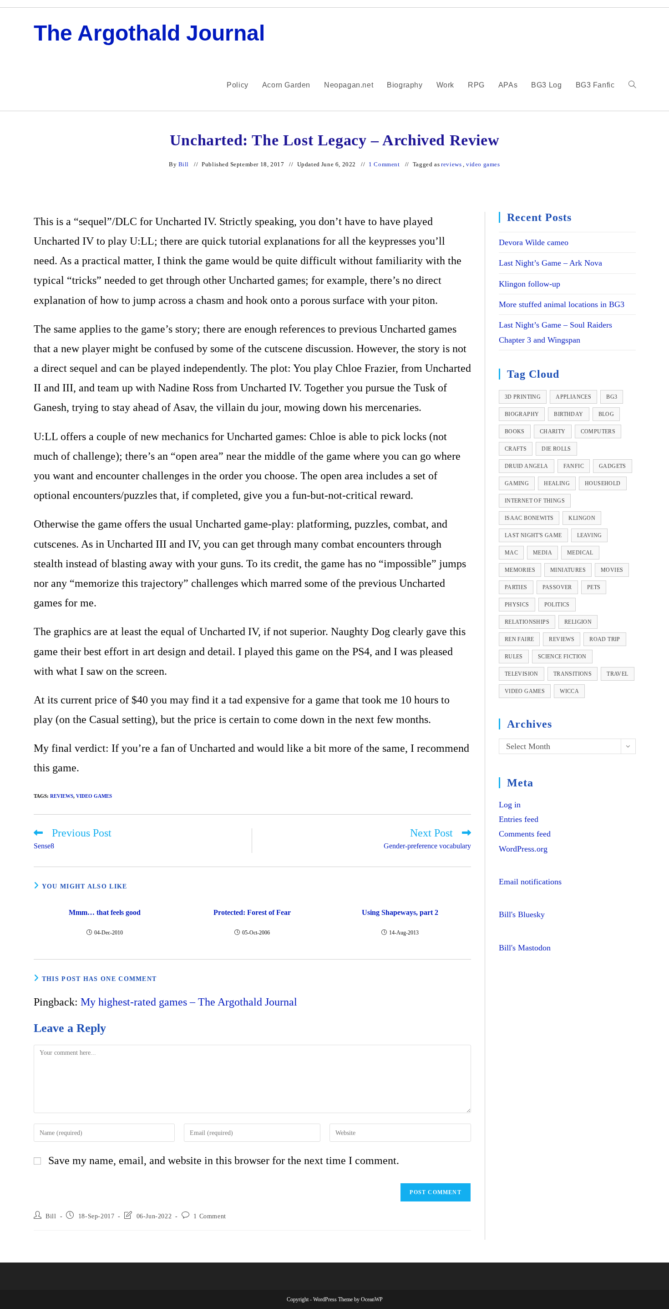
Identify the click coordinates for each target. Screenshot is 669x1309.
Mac (511, 552)
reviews (451, 164)
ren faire (519, 639)
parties (516, 587)
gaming (517, 483)
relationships (527, 622)
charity (553, 431)
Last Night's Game (533, 535)
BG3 (611, 397)
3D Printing (523, 397)
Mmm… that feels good (105, 912)
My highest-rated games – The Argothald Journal (189, 1002)
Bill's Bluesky (522, 914)
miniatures (568, 570)
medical (580, 552)
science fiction (562, 656)
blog (606, 414)
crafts (516, 449)
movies (612, 570)
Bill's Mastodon (525, 947)
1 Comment (384, 164)
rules (514, 656)
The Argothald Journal (149, 33)
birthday (568, 414)
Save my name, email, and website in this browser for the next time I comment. (223, 1160)
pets (594, 587)
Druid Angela (526, 466)
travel (617, 674)
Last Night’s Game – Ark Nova (550, 262)
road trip (604, 639)
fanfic (573, 466)
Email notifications (530, 881)
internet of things (535, 501)
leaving (589, 535)
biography (522, 414)
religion (578, 622)
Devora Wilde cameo (533, 242)
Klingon (581, 518)
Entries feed (518, 819)
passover (557, 587)
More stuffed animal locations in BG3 (561, 304)
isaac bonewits (529, 518)
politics (557, 604)
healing (557, 483)
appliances (573, 397)
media (542, 552)
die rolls (556, 449)
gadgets (612, 466)
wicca (569, 691)
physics (517, 604)
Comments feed (525, 833)
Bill (183, 164)
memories (520, 570)
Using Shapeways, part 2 (400, 912)
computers (598, 431)
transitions (572, 674)
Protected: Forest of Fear (252, 912)
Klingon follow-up (529, 283)
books (515, 431)
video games (483, 164)
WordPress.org (523, 848)
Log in (510, 804)
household (603, 483)
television (521, 674)
